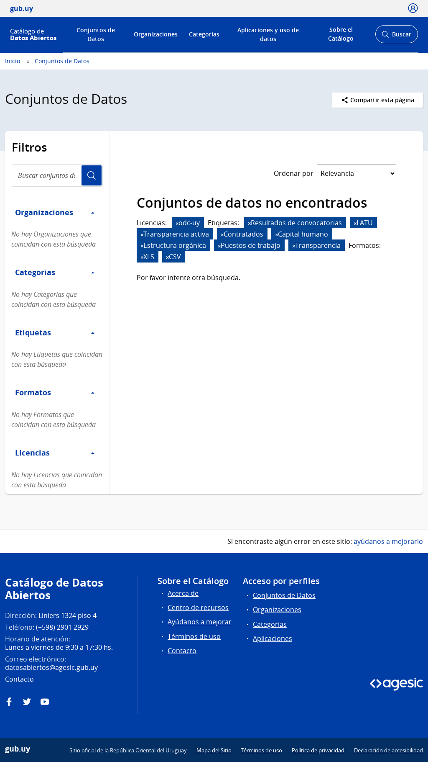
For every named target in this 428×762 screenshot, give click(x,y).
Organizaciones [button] (44, 212)
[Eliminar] (177, 223)
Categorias (204, 34)
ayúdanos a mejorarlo (388, 541)
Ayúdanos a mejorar (200, 621)
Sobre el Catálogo (341, 34)
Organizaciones (156, 34)
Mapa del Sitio (214, 750)
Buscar (396, 36)
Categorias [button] (35, 272)
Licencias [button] (32, 452)
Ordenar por (293, 173)
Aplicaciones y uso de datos (268, 34)
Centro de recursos (198, 607)
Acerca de (183, 593)
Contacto (182, 650)
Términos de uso (194, 636)
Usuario (92, 175)
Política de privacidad (318, 750)
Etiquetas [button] (33, 332)
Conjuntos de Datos (95, 34)
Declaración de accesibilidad (388, 750)
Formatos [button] (33, 392)
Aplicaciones (272, 638)
